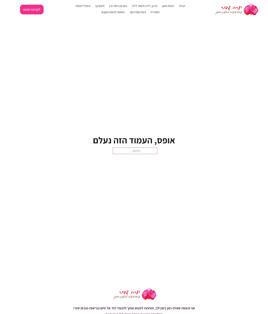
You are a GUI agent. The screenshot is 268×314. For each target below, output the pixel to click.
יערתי (182, 6)
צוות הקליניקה (138, 12)
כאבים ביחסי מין (118, 6)
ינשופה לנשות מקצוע (113, 12)
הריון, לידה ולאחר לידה (144, 6)
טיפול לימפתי (82, 6)
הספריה (155, 12)
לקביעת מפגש (31, 9)
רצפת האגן (168, 6)
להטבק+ (100, 6)
